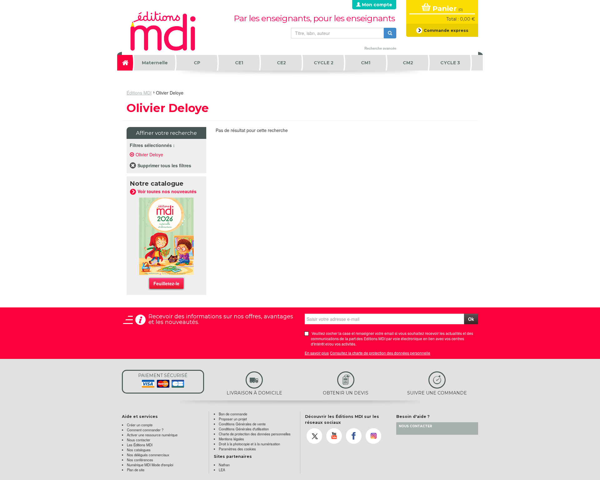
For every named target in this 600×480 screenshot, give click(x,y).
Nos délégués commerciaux (148, 454)
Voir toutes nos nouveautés (166, 191)
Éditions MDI (139, 93)
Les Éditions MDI (139, 444)
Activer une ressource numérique (152, 434)
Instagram (373, 436)
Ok (471, 319)
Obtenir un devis (336, 384)
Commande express (445, 30)
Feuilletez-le (166, 283)
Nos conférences (140, 459)
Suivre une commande (431, 384)
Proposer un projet (233, 418)
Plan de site (135, 469)
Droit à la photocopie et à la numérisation (249, 443)
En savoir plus (317, 352)
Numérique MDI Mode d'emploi (150, 464)
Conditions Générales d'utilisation (244, 428)
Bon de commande (233, 413)
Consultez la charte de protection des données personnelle (380, 352)
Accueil (125, 63)
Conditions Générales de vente (242, 423)
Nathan (224, 464)
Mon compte (376, 4)
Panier (447, 8)
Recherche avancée (380, 48)
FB (354, 436)
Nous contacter (138, 439)
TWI (314, 436)
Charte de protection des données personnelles (255, 433)
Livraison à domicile (247, 384)
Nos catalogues (139, 449)
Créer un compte (139, 424)
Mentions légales (231, 438)
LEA (222, 469)
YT (334, 436)
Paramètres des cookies (237, 448)
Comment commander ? (145, 429)
